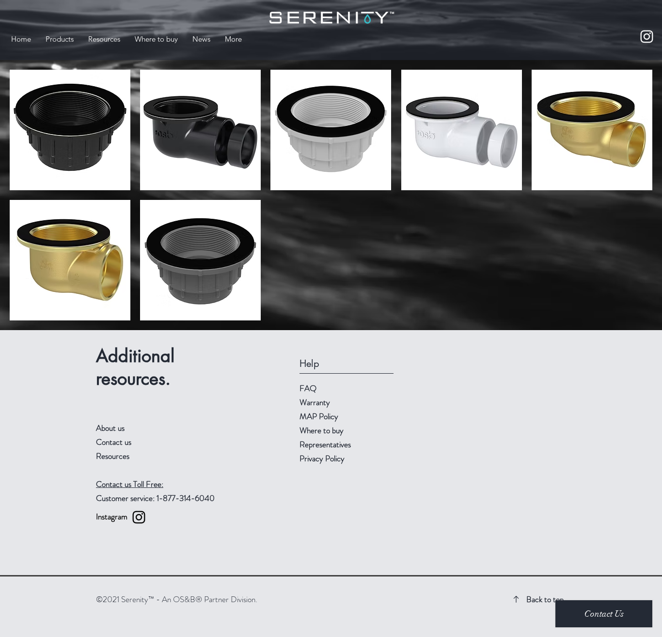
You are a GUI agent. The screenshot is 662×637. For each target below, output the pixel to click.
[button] (59, 39)
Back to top (545, 599)
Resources (112, 456)
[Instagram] (646, 36)
